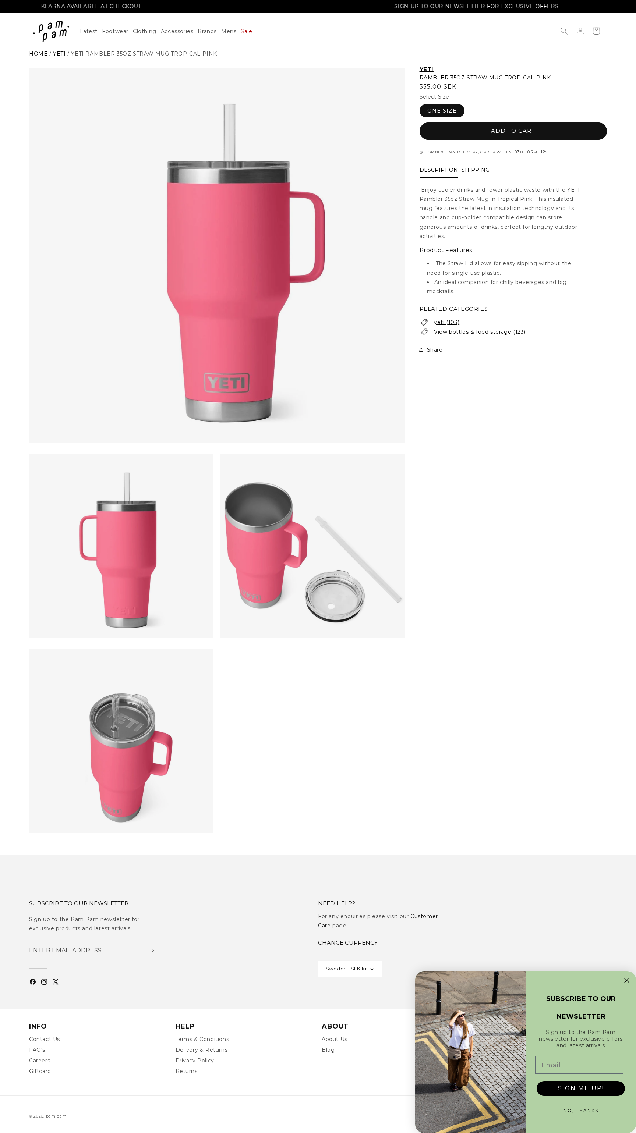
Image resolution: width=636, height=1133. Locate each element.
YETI (427, 68)
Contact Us (44, 1039)
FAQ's (37, 1050)
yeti (59, 53)
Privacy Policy (195, 1060)
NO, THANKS (580, 1110)
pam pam (56, 1116)
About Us (334, 1039)
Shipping (476, 170)
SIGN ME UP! (581, 1088)
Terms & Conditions (202, 1039)
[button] (147, 31)
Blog (328, 1050)
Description (439, 170)
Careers (39, 1060)
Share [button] (435, 350)
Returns (187, 1071)
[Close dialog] (626, 980)
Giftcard (40, 1071)
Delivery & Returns (202, 1050)
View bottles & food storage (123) (480, 331)
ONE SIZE (442, 110)
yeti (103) (446, 322)
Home (38, 53)
